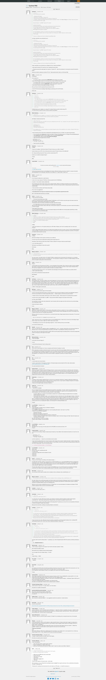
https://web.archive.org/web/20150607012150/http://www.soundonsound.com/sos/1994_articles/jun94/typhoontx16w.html (53, 605)
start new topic (77, 3)
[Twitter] (51, 679)
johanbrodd (39, 169)
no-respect (34, 169)
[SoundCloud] (58, 679)
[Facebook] (48, 679)
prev (54, 9)
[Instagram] (55, 679)
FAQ (27, 5)
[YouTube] (53, 679)
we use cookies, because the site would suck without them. (53, 676)
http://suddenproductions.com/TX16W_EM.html (40, 364)
